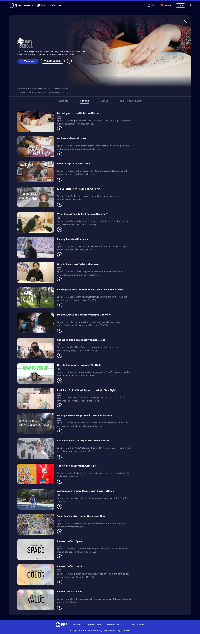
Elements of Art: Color (69, 566)
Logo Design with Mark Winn (73, 163)
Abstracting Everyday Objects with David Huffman (85, 490)
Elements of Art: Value (69, 591)
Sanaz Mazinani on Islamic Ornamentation (81, 516)
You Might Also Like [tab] (130, 100)
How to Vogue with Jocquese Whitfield (79, 365)
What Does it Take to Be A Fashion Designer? (82, 213)
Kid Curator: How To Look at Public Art (78, 188)
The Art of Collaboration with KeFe (77, 465)
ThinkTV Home (137, 624)
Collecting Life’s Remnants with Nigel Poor (81, 339)
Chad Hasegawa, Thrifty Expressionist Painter (83, 440)
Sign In (180, 5)
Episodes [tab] (63, 100)
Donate (167, 5)
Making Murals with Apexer (72, 239)
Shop (153, 5)
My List (57, 5)
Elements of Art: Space (69, 541)
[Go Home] (185, 21)
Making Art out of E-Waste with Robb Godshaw (84, 314)
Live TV (29, 5)
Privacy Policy (94, 624)
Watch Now (29, 61)
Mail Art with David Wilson (72, 138)
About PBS (78, 624)
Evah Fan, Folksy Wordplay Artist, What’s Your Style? (86, 390)
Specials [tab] (84, 100)
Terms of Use (113, 624)
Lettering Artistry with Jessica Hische (78, 113)
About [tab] (104, 100)
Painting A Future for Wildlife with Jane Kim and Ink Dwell (90, 289)
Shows (43, 5)
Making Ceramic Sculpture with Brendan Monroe (84, 415)
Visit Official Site (52, 61)
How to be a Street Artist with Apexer (78, 264)
